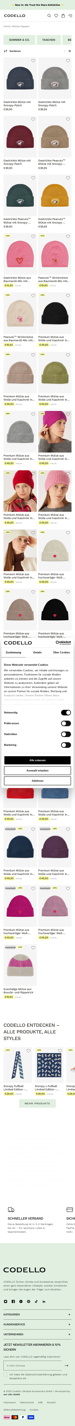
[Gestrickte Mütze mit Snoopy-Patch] (20, 78)
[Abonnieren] (67, 1365)
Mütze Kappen (20, 26)
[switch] (66, 723)
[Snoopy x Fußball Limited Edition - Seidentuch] (49, 1065)
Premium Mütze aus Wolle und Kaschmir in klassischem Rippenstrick (52, 338)
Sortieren (15, 51)
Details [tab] (37, 652)
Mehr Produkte (37, 1103)
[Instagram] (5, 1301)
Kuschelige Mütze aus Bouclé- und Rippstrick (18, 990)
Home (6, 26)
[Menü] (68, 16)
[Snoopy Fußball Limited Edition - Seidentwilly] (17, 1065)
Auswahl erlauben (37, 770)
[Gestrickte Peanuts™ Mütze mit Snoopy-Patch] (55, 136)
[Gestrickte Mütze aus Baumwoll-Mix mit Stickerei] (20, 254)
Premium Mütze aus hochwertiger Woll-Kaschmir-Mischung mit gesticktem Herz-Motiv (53, 576)
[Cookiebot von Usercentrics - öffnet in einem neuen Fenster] (55, 643)
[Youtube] (21, 1301)
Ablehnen (37, 780)
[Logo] (20, 15)
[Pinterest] (28, 1301)
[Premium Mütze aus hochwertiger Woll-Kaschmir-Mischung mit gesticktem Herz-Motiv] (55, 550)
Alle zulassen (37, 760)
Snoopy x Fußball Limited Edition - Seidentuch (46, 1087)
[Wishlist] (56, 16)
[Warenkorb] (63, 16)
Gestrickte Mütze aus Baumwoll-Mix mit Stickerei (17, 279)
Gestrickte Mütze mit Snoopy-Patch (17, 103)
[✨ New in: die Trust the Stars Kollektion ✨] (37, 5)
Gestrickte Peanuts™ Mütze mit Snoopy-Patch (51, 162)
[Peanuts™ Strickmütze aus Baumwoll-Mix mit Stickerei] (55, 254)
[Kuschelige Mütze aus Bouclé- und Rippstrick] (20, 965)
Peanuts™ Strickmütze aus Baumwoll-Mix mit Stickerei (53, 279)
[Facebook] (13, 1301)
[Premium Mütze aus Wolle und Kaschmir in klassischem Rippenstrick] (55, 313)
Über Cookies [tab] (61, 652)
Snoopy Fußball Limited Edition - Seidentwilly (14, 1087)
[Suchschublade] (49, 16)
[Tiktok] (36, 1301)
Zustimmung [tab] (13, 652)
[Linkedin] (44, 1301)
